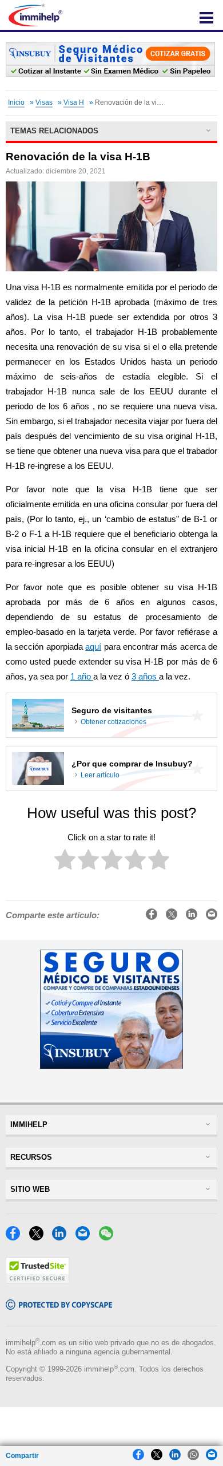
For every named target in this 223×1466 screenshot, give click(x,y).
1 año (81, 676)
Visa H (73, 102)
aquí (93, 646)
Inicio (16, 102)
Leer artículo (100, 775)
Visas (44, 102)
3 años (145, 676)
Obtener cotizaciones (113, 722)
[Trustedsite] (37, 1280)
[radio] (64, 862)
